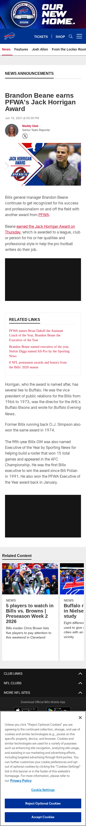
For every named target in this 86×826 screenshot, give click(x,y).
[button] (43, 279)
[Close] (80, 717)
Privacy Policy (20, 780)
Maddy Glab (30, 125)
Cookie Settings (43, 790)
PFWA (43, 214)
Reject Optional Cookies (43, 803)
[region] (43, 768)
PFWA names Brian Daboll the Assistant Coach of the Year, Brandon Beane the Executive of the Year (38, 335)
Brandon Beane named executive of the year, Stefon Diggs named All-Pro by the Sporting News (38, 351)
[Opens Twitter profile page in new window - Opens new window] (25, 136)
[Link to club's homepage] (9, 34)
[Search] (71, 36)
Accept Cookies (43, 817)
